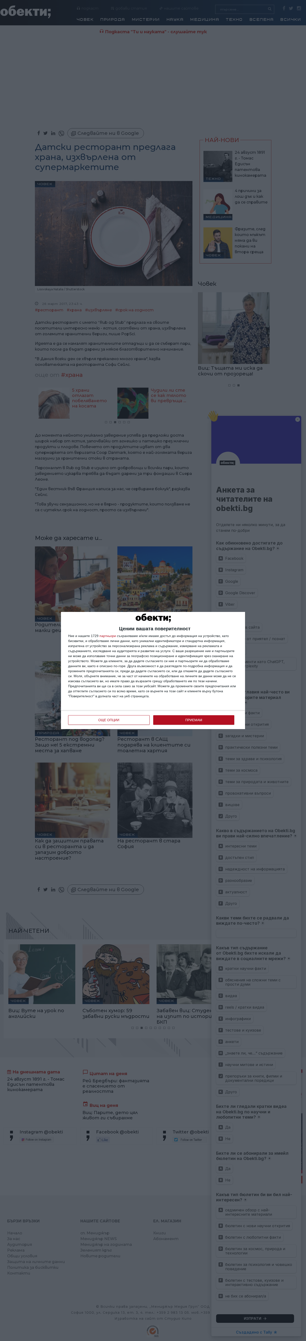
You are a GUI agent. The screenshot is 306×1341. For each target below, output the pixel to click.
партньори (107, 636)
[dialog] (153, 670)
